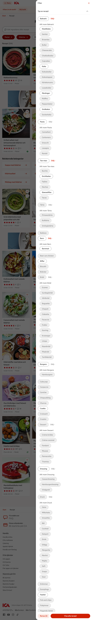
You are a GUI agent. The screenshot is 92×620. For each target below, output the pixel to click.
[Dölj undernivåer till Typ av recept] (87, 11)
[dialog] (64, 310)
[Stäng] (89, 3)
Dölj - (53, 19)
